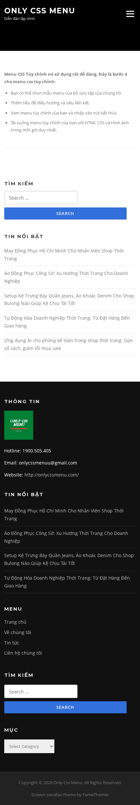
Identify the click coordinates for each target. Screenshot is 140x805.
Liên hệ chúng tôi (23, 653)
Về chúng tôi (17, 632)
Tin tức (11, 643)
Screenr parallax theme (53, 794)
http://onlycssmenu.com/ (51, 475)
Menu (130, 14)
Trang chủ (15, 622)
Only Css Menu (39, 10)
